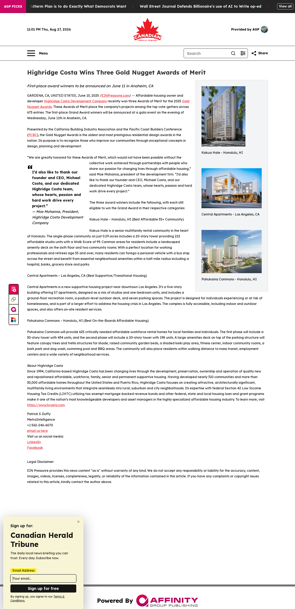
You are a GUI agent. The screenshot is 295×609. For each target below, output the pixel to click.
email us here (37, 431)
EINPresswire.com (115, 95)
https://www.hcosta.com (46, 405)
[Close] (78, 522)
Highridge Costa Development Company (75, 101)
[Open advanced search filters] (243, 53)
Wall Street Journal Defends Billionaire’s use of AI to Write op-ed (200, 6)
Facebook (35, 448)
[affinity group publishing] (13, 309)
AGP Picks (13, 6)
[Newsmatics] (13, 320)
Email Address (23, 570)
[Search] (233, 53)
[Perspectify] (13, 299)
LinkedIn (34, 442)
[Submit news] (13, 289)
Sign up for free (43, 588)
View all (285, 6)
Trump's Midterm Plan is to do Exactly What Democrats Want (69, 6)
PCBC (32, 135)
